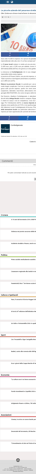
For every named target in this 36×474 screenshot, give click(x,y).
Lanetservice (11, 470)
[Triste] (27, 147)
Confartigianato (17, 125)
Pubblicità (31, 470)
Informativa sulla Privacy (18, 471)
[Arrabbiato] (9, 147)
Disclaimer (26, 470)
